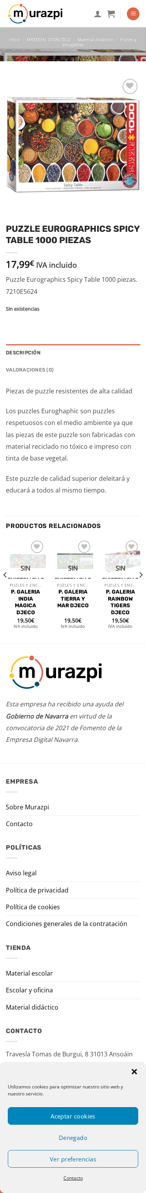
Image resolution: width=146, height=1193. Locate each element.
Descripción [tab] (23, 353)
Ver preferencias (73, 1159)
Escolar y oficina (29, 990)
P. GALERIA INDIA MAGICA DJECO (25, 601)
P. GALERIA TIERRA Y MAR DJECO (73, 598)
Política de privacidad (37, 890)
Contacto (73, 1178)
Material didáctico (95, 40)
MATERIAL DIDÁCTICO (49, 40)
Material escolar (29, 973)
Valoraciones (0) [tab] (30, 370)
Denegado (73, 1137)
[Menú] (133, 13)
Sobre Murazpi (27, 807)
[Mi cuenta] (98, 13)
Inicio (14, 40)
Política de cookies (33, 907)
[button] (134, 1072)
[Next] (140, 590)
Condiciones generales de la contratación (66, 923)
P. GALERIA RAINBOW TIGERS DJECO (120, 601)
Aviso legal (21, 873)
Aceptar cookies (73, 1116)
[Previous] (5, 590)
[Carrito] (111, 13)
